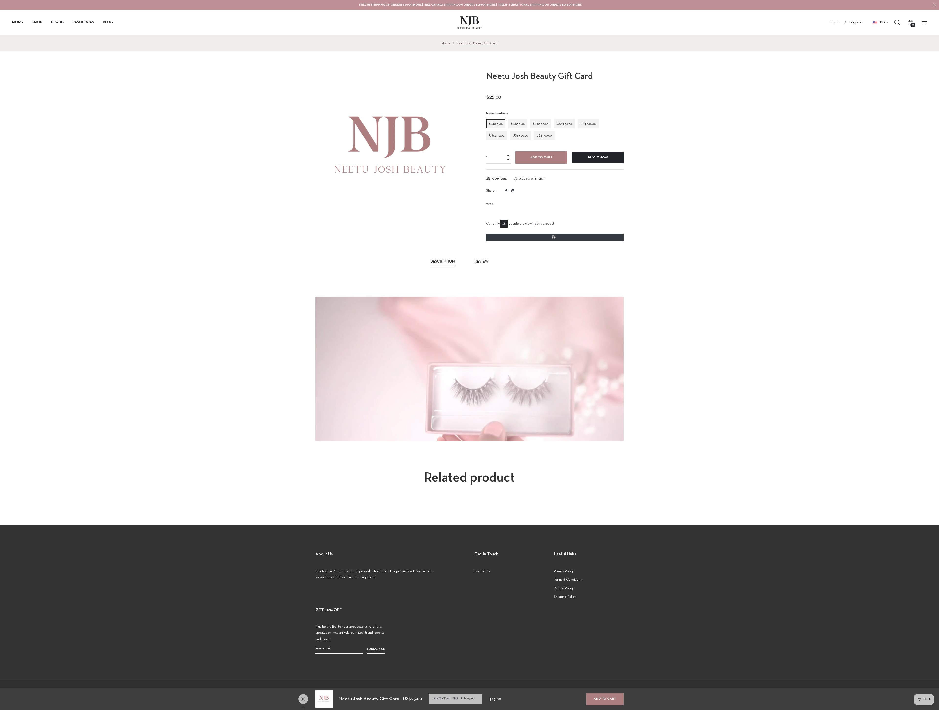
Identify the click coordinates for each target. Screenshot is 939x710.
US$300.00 (520, 135)
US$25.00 (496, 124)
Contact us (482, 571)
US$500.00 (544, 135)
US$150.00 (564, 124)
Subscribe (376, 649)
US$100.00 (540, 124)
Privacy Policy (563, 571)
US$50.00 (518, 124)
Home (446, 43)
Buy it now (598, 157)
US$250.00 (496, 135)
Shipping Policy (565, 596)
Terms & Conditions (568, 579)
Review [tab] (481, 261)
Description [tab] (442, 261)
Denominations (497, 113)
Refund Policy (563, 588)
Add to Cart (605, 698)
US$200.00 (588, 124)
